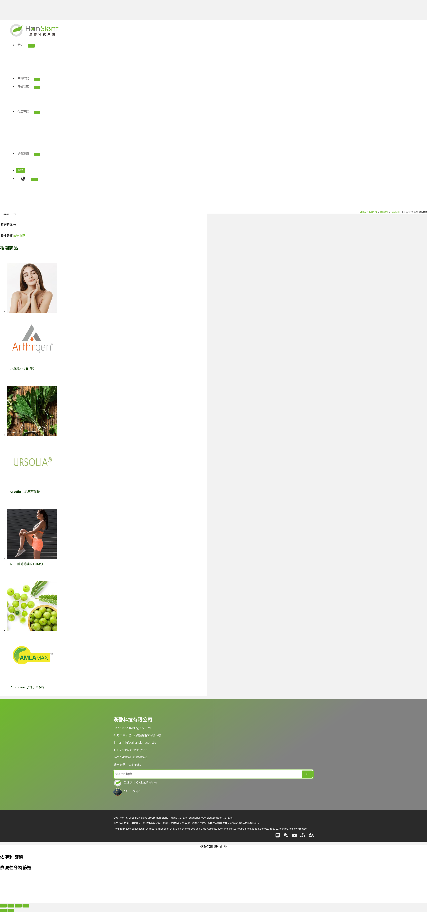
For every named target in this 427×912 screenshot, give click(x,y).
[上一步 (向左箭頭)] (3, 910)
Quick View (30, 360)
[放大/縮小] (3, 905)
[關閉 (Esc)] (26, 905)
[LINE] (277, 836)
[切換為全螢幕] (11, 905)
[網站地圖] (302, 836)
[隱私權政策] (311, 836)
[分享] (18, 905)
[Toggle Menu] (37, 154)
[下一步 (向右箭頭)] (11, 910)
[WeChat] (286, 836)
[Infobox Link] (213, 783)
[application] (30, 153)
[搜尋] (307, 774)
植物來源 (19, 236)
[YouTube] (294, 836)
